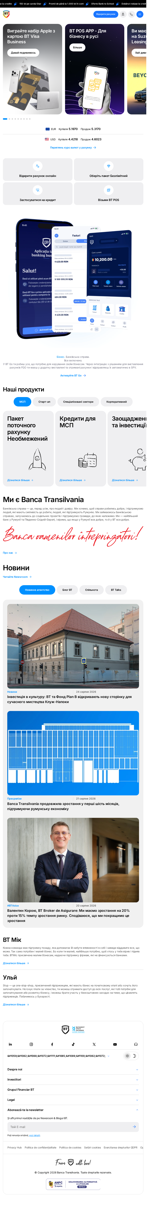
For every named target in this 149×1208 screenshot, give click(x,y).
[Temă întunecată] (131, 1056)
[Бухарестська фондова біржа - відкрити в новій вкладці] (78, 1030)
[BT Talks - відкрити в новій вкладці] (136, 1044)
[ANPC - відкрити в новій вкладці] (73, 1184)
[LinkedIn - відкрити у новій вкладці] (10, 1044)
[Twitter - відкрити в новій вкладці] (94, 1044)
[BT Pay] (65, 1029)
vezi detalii (34, 1135)
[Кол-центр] (131, 14)
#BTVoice (13, 905)
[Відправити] (134, 1127)
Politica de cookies (70, 1147)
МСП (22, 401)
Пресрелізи (14, 798)
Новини (12, 691)
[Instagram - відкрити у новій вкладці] (31, 1044)
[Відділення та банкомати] (123, 14)
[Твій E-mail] (68, 1127)
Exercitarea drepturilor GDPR (120, 1147)
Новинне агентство (37, 589)
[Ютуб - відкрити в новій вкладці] (115, 1044)
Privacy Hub (14, 1147)
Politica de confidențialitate (40, 1147)
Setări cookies (92, 1147)
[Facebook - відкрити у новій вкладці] (52, 1044)
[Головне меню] (139, 14)
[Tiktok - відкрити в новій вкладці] (73, 1044)
